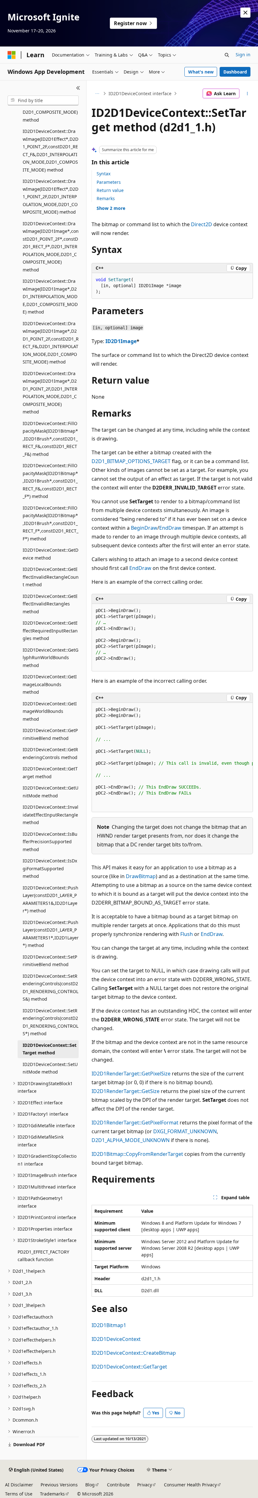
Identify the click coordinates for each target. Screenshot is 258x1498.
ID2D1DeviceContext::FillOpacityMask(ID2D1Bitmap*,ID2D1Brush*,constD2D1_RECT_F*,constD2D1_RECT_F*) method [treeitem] (50, 523)
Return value (110, 190)
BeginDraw (144, 527)
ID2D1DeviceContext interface (140, 93)
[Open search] (227, 55)
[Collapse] (78, 88)
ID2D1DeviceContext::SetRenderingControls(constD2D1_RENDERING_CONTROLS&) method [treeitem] (50, 987)
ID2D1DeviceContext (116, 1339)
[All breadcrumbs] (97, 94)
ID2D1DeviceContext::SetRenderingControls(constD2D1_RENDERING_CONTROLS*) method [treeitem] (50, 1022)
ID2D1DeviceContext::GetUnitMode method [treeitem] (50, 792)
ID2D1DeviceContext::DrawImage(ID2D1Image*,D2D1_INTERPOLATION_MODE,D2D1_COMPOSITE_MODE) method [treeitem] (50, 296)
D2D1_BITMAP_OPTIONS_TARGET (131, 461)
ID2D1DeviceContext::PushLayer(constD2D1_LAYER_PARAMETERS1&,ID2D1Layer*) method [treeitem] (50, 899)
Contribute (118, 1485)
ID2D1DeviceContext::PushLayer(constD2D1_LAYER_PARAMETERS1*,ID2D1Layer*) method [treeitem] (51, 934)
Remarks (106, 198)
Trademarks (52, 1494)
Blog (90, 1485)
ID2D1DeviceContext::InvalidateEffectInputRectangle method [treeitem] (50, 814)
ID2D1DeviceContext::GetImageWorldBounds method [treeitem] (50, 711)
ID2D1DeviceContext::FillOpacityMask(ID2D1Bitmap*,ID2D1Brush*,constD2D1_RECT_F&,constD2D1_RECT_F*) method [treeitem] (50, 480)
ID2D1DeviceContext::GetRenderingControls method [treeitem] (50, 753)
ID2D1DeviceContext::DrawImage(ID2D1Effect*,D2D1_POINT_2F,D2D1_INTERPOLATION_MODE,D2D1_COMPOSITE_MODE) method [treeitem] (50, 196)
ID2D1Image (121, 341)
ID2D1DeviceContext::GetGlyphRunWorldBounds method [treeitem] (50, 657)
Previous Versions (59, 1485)
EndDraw (170, 527)
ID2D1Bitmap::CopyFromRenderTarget (137, 1154)
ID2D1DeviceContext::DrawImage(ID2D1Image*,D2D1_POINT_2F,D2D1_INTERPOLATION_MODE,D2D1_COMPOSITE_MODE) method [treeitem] (50, 392)
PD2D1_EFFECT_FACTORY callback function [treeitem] (43, 1256)
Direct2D (201, 224)
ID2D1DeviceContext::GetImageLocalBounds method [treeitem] (50, 684)
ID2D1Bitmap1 (109, 1325)
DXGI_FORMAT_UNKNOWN (185, 1131)
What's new (201, 72)
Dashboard (235, 72)
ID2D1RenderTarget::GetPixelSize (131, 1073)
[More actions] (247, 94)
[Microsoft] (12, 55)
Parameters (109, 182)
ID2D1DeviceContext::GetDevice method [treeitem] (50, 554)
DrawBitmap (141, 876)
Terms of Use (18, 1494)
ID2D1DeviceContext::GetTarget (129, 1366)
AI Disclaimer (19, 1485)
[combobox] (43, 101)
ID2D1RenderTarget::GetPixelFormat (135, 1122)
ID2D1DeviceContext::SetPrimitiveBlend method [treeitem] (50, 961)
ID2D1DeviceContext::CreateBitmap (134, 1352)
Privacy (144, 1485)
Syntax (103, 174)
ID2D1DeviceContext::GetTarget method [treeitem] (50, 772)
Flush (186, 934)
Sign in (243, 54)
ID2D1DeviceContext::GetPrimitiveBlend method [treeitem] (50, 734)
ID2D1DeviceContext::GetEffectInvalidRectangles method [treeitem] (50, 604)
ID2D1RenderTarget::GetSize (126, 1091)
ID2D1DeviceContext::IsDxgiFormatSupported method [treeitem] (50, 868)
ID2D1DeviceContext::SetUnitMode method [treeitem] (50, 1068)
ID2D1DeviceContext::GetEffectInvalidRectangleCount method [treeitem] (51, 577)
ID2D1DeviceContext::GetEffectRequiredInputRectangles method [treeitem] (50, 630)
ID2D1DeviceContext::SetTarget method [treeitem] (49, 1049)
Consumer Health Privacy (190, 1485)
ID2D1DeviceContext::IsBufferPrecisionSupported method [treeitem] (50, 841)
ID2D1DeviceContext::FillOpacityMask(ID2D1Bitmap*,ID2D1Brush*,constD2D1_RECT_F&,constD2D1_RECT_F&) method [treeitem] (50, 438)
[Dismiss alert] (245, 13)
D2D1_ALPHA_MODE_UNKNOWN (131, 1140)
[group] (172, 757)
